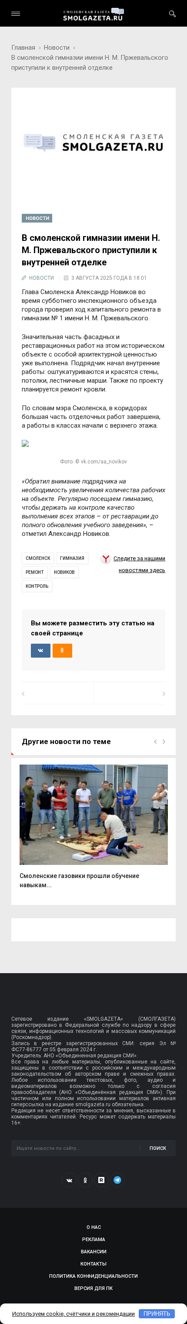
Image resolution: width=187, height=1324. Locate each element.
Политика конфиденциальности (93, 1276)
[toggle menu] (15, 14)
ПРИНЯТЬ (157, 1313)
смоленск (38, 558)
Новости (57, 47)
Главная (23, 47)
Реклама (93, 1239)
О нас (94, 1227)
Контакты (93, 1264)
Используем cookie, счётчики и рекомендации (73, 1313)
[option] (94, 831)
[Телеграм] (117, 1180)
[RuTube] (101, 1180)
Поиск (158, 1148)
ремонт (34, 572)
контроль (37, 586)
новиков (64, 572)
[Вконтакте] (69, 1180)
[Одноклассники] (85, 1180)
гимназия (72, 558)
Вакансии (94, 1252)
